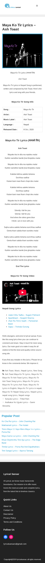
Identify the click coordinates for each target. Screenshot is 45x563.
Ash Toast (9, 371)
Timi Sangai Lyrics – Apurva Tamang (17, 451)
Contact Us (8, 510)
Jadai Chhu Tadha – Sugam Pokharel (24, 315)
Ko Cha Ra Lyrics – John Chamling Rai (18, 421)
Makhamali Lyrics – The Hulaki (15, 425)
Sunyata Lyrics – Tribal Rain (17, 399)
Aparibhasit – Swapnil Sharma (21, 318)
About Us (7, 506)
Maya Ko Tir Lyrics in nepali (30, 388)
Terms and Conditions (12, 522)
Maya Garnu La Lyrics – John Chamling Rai (20, 436)
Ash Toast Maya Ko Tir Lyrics (17, 374)
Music (17, 371)
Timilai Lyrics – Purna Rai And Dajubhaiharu (20, 447)
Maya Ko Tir (36, 374)
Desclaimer (8, 514)
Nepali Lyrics (26, 371)
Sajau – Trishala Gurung (18, 327)
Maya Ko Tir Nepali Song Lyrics (15, 392)
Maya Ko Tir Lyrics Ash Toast (14, 385)
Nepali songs (24, 395)
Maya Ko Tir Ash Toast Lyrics (14, 378)
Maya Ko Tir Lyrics (31, 381)
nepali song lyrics (9, 395)
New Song (37, 371)
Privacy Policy (9, 518)
